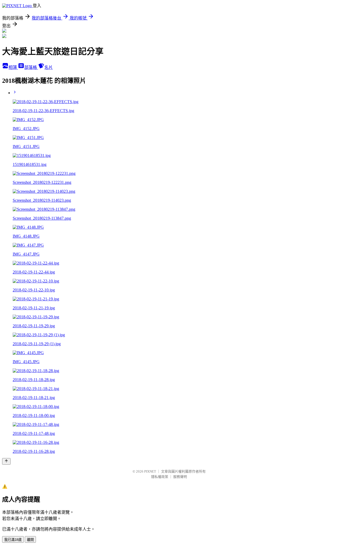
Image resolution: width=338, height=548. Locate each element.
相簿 (13, 67)
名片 (48, 67)
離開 (30, 540)
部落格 (31, 67)
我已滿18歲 (13, 540)
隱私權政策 (159, 477)
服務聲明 (180, 477)
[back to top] (6, 461)
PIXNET (150, 471)
